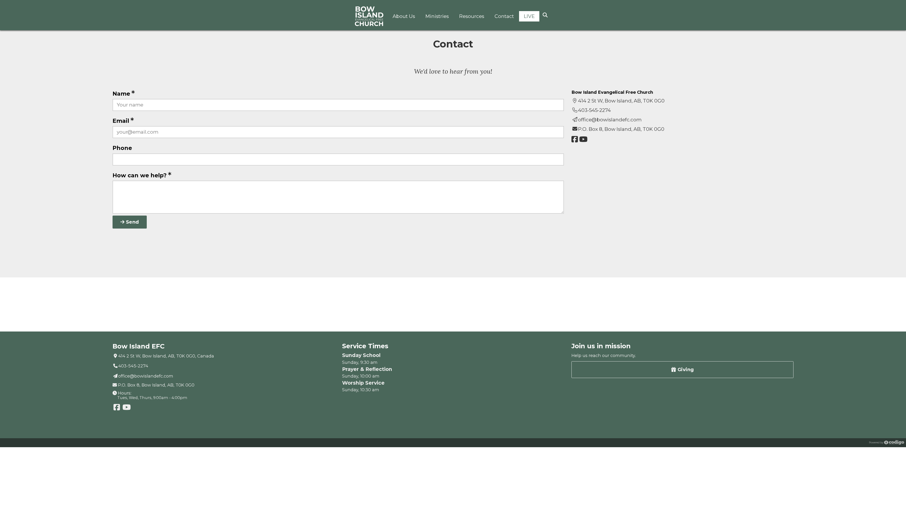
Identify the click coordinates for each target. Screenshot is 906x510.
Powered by (876, 442)
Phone (122, 147)
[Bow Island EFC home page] (369, 16)
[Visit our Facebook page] (574, 139)
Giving (685, 369)
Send (131, 222)
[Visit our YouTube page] (583, 139)
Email (122, 120)
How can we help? (140, 175)
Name (122, 93)
